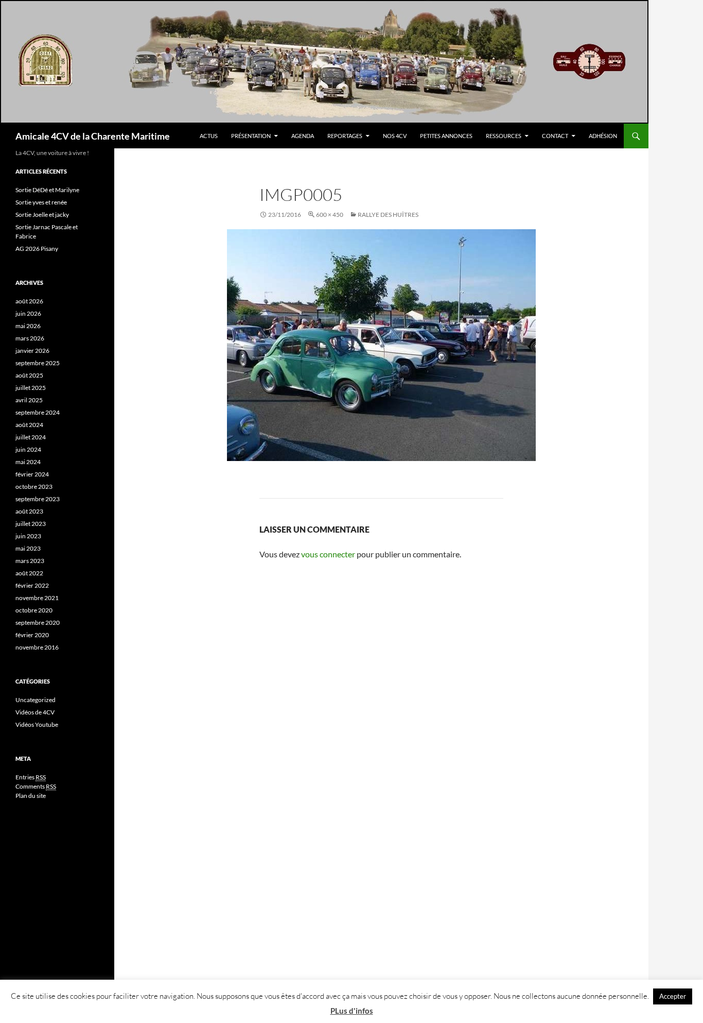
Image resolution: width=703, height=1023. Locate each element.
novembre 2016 (37, 647)
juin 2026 (28, 313)
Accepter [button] (672, 996)
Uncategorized (35, 700)
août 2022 (29, 573)
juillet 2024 (30, 437)
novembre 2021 (37, 598)
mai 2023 (28, 548)
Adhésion (603, 135)
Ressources (503, 135)
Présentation (251, 135)
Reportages (344, 135)
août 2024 (29, 425)
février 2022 (32, 585)
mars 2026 (29, 338)
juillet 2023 (30, 523)
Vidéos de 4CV (35, 712)
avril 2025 (29, 400)
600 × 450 (329, 214)
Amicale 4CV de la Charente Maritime (92, 136)
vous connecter (328, 554)
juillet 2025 (30, 387)
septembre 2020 (37, 622)
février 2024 (32, 474)
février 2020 (32, 635)
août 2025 (29, 375)
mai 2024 (28, 462)
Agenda (302, 135)
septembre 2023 (37, 499)
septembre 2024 (37, 412)
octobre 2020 (33, 610)
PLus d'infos (351, 1010)
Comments (35, 786)
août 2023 (29, 511)
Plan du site (30, 795)
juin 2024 (28, 449)
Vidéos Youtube (36, 724)
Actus (209, 135)
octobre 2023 (33, 486)
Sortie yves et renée (41, 202)
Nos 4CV (395, 135)
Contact (555, 135)
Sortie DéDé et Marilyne (47, 190)
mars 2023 (29, 561)
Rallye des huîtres (388, 214)
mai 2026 (28, 326)
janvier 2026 (32, 350)
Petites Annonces (446, 135)
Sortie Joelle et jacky (42, 214)
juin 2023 (28, 536)
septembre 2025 (37, 363)
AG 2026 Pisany (36, 248)
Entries (30, 777)
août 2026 (29, 301)
